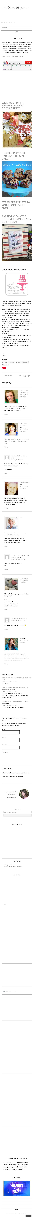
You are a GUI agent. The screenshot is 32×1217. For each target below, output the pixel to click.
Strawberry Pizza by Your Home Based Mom (16, 205)
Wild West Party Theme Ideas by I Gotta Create (13, 105)
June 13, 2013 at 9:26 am (18, 460)
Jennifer (22, 578)
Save (4, 368)
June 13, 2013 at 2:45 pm (11, 534)
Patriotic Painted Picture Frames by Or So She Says (16, 219)
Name (4, 729)
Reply (6, 414)
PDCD (25, 1213)
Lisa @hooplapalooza (17, 618)
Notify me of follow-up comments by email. (16, 773)
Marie (21, 638)
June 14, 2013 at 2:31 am (18, 620)
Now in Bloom (8, 375)
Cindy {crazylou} (24, 482)
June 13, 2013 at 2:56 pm (18, 559)
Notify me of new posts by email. (13, 776)
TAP (5, 904)
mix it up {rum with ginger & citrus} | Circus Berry (16, 677)
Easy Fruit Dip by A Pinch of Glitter (12, 56)
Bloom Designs (16, 10)
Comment (5, 752)
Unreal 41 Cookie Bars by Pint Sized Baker (14, 155)
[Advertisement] (15, 935)
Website (4, 744)
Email (4, 737)
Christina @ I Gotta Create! (19, 456)
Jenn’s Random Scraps (11, 605)
